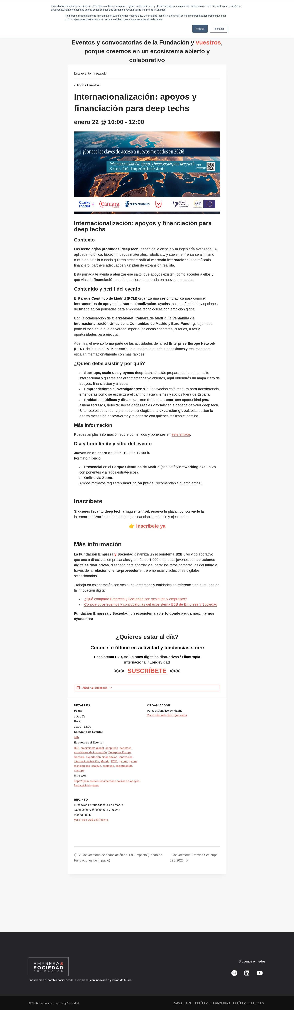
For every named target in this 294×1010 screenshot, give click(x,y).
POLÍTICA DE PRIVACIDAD (212, 1003)
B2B (76, 747)
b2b (76, 737)
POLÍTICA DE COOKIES (248, 1003)
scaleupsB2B (124, 765)
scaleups (108, 765)
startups (79, 770)
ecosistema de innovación (90, 752)
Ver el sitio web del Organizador (167, 715)
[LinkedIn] (247, 973)
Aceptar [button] (200, 28)
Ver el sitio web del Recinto (91, 819)
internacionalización (86, 761)
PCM (114, 761)
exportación (93, 757)
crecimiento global (92, 747)
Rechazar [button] (218, 28)
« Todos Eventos (87, 85)
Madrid (105, 761)
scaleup (96, 765)
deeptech (125, 747)
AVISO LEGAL (183, 1003)
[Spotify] (234, 973)
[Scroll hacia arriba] (285, 998)
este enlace (181, 434)
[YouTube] (259, 973)
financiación (109, 757)
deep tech (111, 747)
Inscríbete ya (150, 526)
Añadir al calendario (94, 688)
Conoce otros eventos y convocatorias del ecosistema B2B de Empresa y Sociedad (150, 604)
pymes (123, 761)
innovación (126, 757)
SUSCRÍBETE (148, 671)
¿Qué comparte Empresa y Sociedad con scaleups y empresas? (135, 599)
